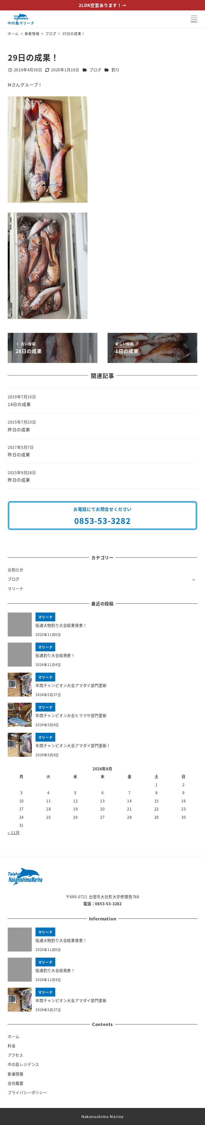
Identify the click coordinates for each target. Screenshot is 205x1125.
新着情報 (15, 1074)
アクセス (15, 1055)
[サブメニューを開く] (193, 579)
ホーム (13, 1036)
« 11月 (14, 832)
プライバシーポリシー (27, 1092)
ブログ (95, 69)
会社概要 (15, 1083)
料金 (12, 1045)
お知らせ (15, 569)
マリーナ (15, 588)
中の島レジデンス (23, 1064)
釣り (116, 69)
